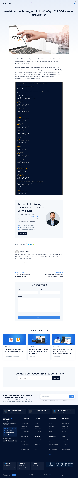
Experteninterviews (66, 452)
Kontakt (23, 441)
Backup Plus (64, 431)
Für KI (63, 441)
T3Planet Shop (35, 217)
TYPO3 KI (50, 441)
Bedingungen (37, 444)
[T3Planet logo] (7, 3)
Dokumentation (38, 452)
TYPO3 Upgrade (52, 439)
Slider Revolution (65, 421)
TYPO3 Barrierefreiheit (53, 444)
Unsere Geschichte (25, 446)
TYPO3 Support (52, 446)
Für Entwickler (65, 444)
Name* (19, 289)
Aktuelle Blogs (65, 439)
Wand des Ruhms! (25, 444)
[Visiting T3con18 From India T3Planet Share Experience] (51, 464)
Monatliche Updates (66, 449)
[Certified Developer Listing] (62, 464)
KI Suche (37, 426)
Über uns (23, 439)
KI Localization (38, 431)
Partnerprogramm (25, 449)
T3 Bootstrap (51, 426)
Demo (36, 446)
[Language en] (74, 3)
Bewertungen (54, 3)
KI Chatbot (37, 423)
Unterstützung (66, 3)
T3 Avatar (51, 428)
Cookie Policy (72, 475)
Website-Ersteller (24, 421)
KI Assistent (37, 421)
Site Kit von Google (66, 428)
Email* (41, 289)
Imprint (62, 475)
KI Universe (28, 3)
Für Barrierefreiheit (66, 446)
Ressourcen (38, 3)
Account (36, 441)
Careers (23, 452)
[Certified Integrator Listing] (58, 464)
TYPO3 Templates (25, 428)
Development (47, 20)
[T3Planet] (7, 419)
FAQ (36, 449)
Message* (20, 296)
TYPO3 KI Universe (25, 423)
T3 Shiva (50, 431)
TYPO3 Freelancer (52, 452)
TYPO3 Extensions (25, 431)
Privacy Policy (67, 475)
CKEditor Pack (24, 426)
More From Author (19, 262)
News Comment (65, 423)
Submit (71, 396)
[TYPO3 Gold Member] (68, 464)
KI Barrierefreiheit (38, 428)
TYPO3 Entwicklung (53, 449)
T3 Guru (50, 423)
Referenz (46, 3)
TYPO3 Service (22, 233)
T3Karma (50, 421)
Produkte (21, 3)
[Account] (72, 3)
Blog (60, 3)
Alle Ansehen (37, 434)
